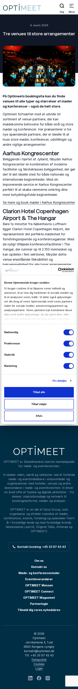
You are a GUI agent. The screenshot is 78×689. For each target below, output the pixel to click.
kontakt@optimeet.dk (39, 651)
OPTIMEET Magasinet (39, 597)
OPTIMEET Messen (39, 585)
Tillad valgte (39, 404)
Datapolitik (39, 659)
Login (39, 668)
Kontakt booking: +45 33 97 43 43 (41, 547)
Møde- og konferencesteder (39, 573)
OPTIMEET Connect (39, 591)
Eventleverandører (39, 579)
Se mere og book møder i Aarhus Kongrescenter (39, 202)
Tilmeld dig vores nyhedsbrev (39, 610)
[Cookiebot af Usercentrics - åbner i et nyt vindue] (58, 270)
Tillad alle (39, 392)
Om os (39, 560)
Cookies (39, 664)
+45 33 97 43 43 (42, 655)
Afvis (39, 415)
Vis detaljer (59, 380)
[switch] (68, 343)
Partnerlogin (39, 604)
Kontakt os (39, 567)
